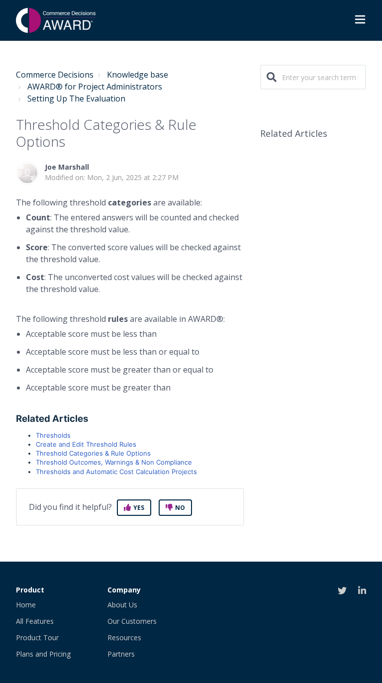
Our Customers (132, 621)
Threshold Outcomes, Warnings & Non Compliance (114, 462)
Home (26, 604)
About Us (122, 604)
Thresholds (53, 435)
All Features (35, 621)
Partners (121, 654)
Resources (124, 637)
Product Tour (37, 637)
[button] (360, 20)
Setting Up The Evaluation (76, 98)
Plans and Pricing (43, 654)
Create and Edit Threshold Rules (86, 444)
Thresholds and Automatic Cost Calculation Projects (116, 472)
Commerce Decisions (55, 74)
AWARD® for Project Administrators (94, 86)
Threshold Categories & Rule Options (93, 453)
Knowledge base (137, 74)
